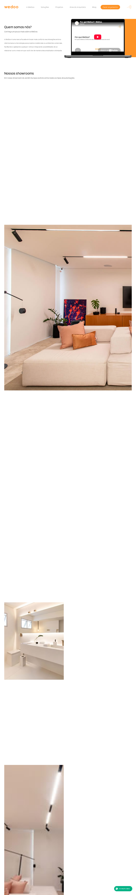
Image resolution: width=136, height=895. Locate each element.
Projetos (59, 7)
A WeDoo (30, 7)
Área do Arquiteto (78, 7)
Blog (94, 7)
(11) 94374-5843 (124, 889)
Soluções (45, 7)
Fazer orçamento (110, 7)
